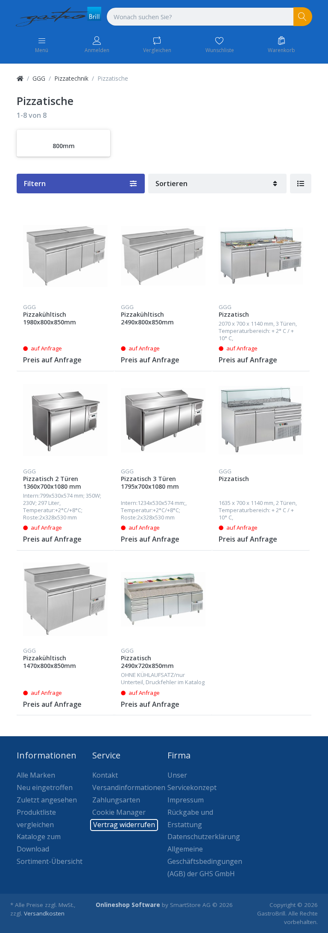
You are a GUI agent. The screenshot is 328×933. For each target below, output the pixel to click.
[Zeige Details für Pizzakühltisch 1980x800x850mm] (65, 255)
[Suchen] (303, 16)
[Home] (20, 78)
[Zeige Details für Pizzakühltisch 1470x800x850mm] (65, 599)
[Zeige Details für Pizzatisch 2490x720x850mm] (163, 599)
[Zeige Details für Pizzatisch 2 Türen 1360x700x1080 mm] (65, 420)
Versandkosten (44, 913)
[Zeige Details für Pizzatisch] (261, 255)
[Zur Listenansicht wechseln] (300, 183)
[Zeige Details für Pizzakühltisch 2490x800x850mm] (163, 255)
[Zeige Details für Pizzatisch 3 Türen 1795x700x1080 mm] (163, 420)
